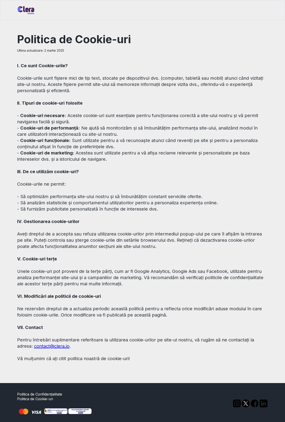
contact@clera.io (51, 346)
